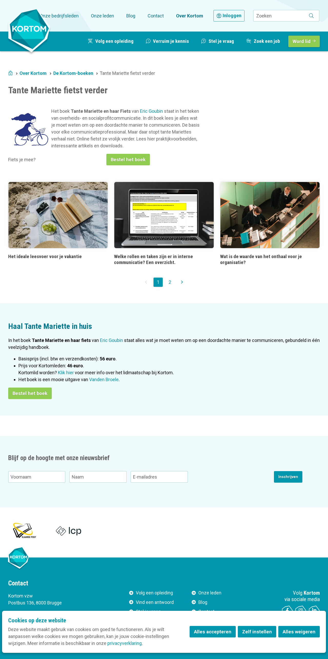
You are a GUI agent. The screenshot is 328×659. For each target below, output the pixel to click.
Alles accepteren (212, 631)
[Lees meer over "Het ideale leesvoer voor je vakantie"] (58, 223)
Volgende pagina (182, 282)
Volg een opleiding (154, 592)
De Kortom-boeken (73, 73)
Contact (156, 15)
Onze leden (102, 15)
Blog (130, 15)
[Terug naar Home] (29, 30)
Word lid (302, 41)
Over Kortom (189, 15)
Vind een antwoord (155, 602)
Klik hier (66, 372)
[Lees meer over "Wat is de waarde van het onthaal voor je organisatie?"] (270, 223)
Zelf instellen (257, 631)
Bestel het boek (128, 159)
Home (10, 73)
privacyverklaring (124, 643)
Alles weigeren (299, 631)
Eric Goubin (151, 111)
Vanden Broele (104, 379)
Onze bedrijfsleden (59, 15)
